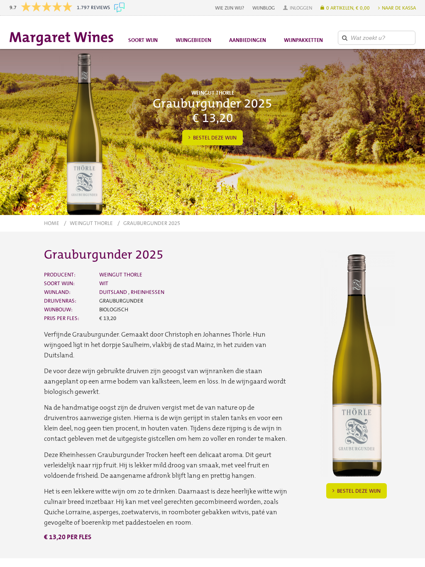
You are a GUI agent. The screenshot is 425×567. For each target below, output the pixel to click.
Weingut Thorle (91, 223)
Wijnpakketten (303, 40)
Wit (103, 283)
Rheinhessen (147, 292)
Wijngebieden (193, 40)
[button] (297, 8)
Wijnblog (263, 8)
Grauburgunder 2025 (151, 223)
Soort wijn (143, 40)
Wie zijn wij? (229, 8)
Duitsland (113, 292)
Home (51, 223)
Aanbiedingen (247, 40)
